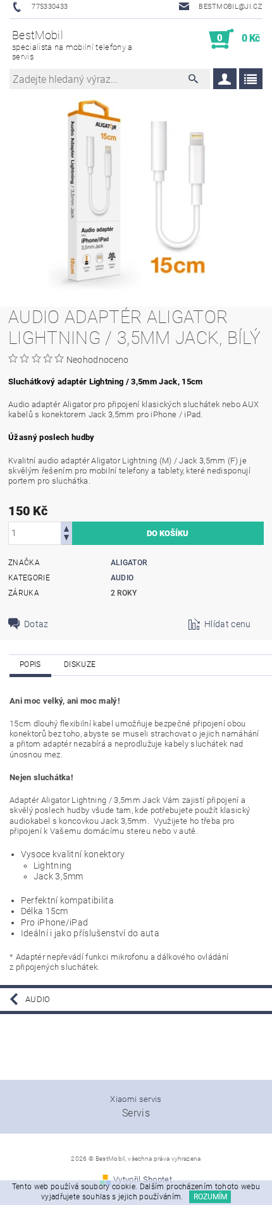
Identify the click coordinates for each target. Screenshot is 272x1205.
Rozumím (210, 1196)
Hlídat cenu (227, 624)
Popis (30, 664)
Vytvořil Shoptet (142, 1179)
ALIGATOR (129, 562)
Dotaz (36, 624)
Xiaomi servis (135, 1099)
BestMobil (72, 44)
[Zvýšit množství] (66, 528)
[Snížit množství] (66, 539)
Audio (122, 577)
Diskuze (80, 664)
